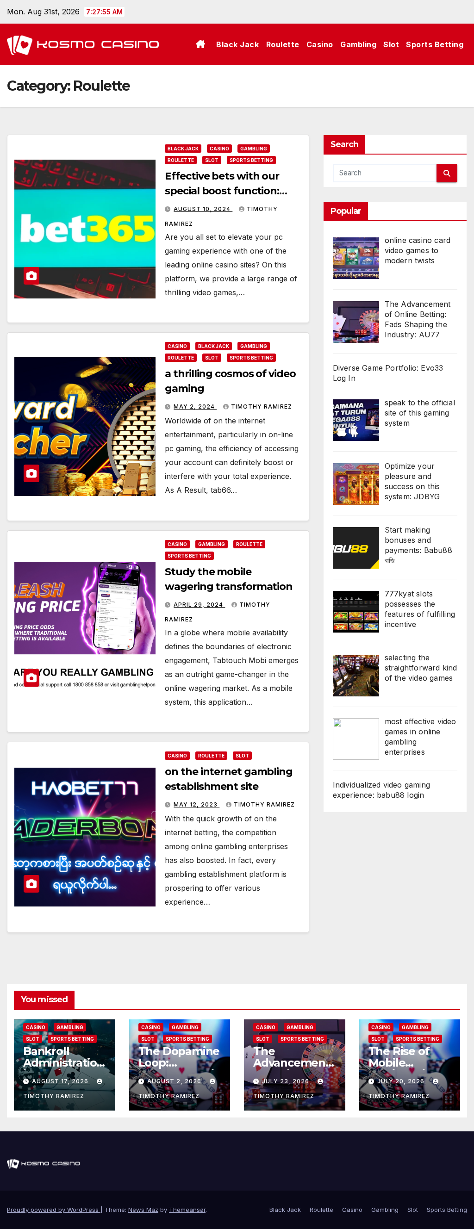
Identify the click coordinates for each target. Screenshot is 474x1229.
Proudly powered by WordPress (53, 1209)
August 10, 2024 (203, 208)
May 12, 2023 (196, 804)
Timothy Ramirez (261, 406)
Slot (391, 44)
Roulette (282, 44)
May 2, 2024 (195, 406)
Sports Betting (434, 44)
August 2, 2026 (175, 1081)
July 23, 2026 (286, 1081)
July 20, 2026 (401, 1081)
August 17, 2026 (61, 1081)
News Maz (143, 1209)
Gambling (358, 44)
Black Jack (237, 44)
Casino (319, 44)
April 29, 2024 (199, 604)
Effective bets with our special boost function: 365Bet (222, 191)
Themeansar (187, 1209)
